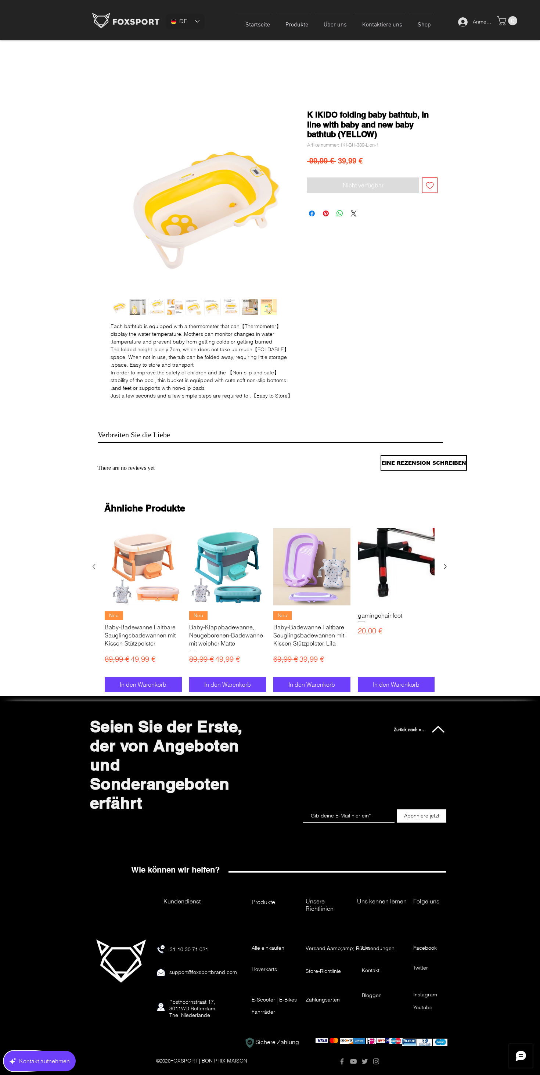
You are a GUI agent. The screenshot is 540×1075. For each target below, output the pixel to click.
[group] (270, 619)
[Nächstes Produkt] (445, 575)
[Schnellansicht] (143, 576)
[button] (294, 22)
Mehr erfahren (127, 405)
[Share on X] (353, 214)
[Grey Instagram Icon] (376, 1071)
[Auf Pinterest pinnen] (325, 214)
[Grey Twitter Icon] (365, 1071)
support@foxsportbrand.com (203, 981)
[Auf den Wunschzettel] (430, 186)
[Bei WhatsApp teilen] (339, 214)
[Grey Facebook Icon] (342, 1071)
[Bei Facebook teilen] (311, 214)
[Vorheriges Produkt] (94, 575)
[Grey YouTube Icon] (353, 1071)
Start (116, 84)
